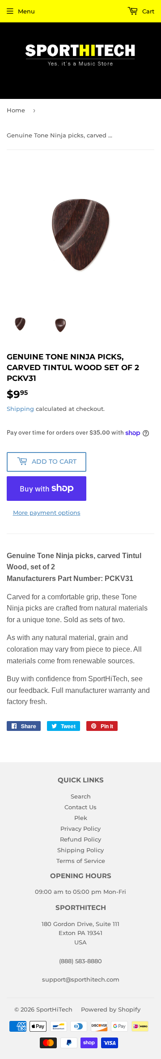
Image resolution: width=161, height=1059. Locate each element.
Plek (80, 817)
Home (16, 110)
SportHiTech (54, 1009)
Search (81, 796)
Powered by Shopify (110, 1009)
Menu (26, 11)
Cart (147, 11)
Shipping (20, 408)
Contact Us (80, 807)
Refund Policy (80, 839)
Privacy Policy (80, 828)
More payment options (46, 512)
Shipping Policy (80, 850)
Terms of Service (80, 860)
